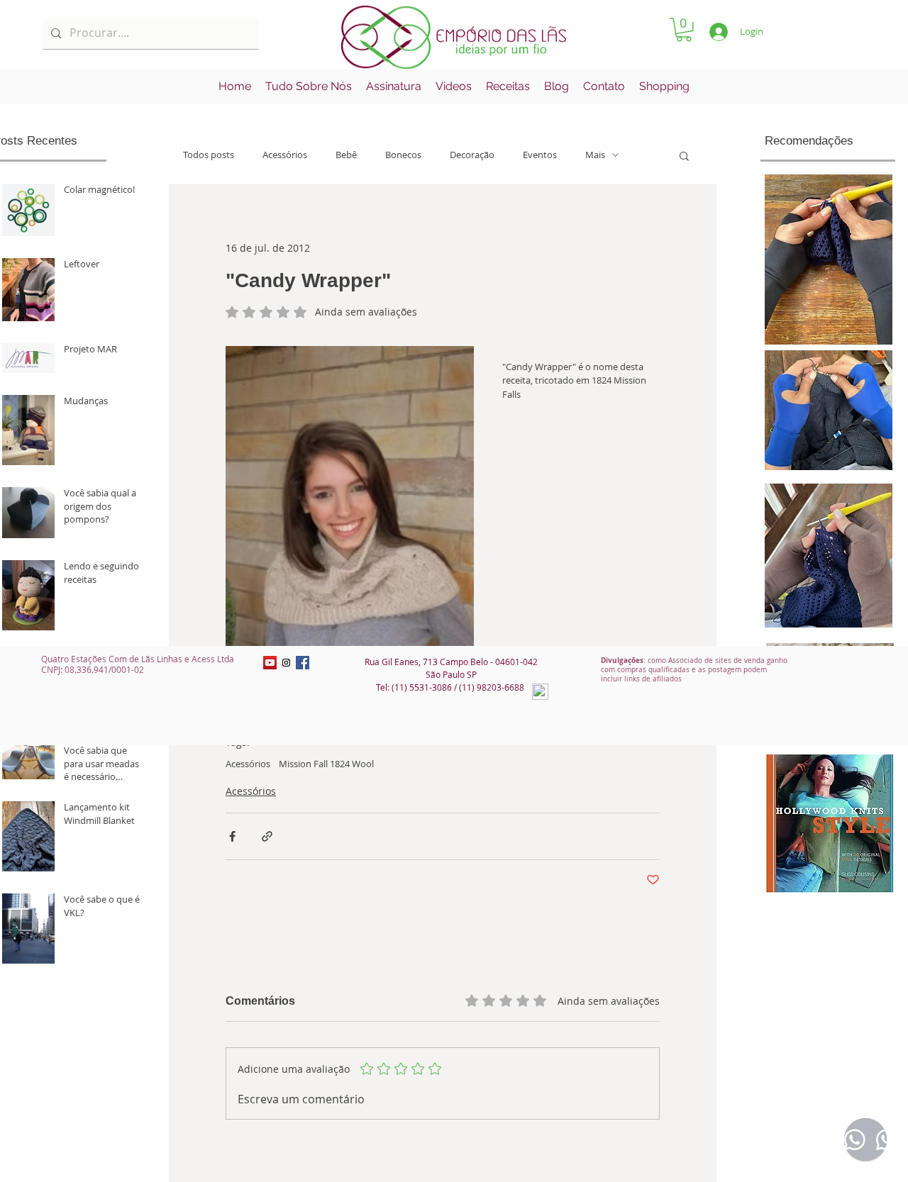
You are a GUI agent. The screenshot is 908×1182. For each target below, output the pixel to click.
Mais (595, 155)
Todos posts (208, 155)
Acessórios (284, 155)
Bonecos (403, 155)
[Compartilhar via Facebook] (232, 836)
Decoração (472, 155)
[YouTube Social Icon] (270, 662)
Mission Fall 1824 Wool (326, 763)
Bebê (346, 155)
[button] (684, 30)
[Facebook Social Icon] (302, 662)
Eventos (540, 155)
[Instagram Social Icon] (286, 662)
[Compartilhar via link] (267, 836)
